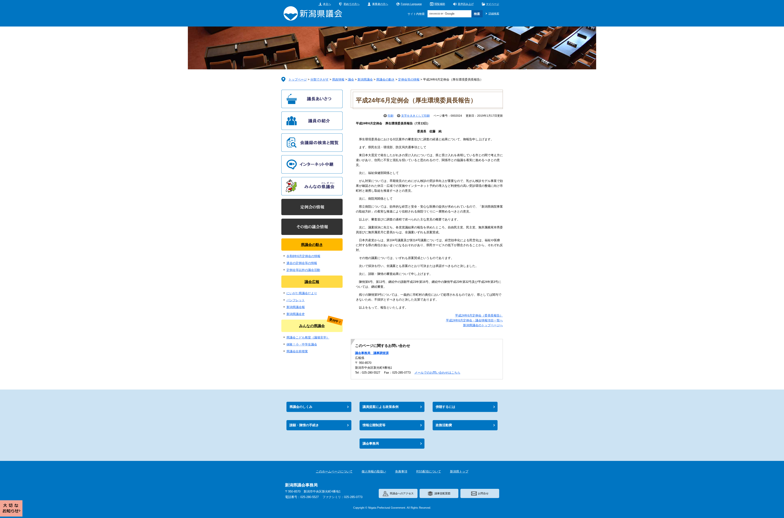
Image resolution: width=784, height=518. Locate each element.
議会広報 (312, 282)
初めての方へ (352, 4)
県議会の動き (385, 79)
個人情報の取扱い (374, 471)
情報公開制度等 (374, 425)
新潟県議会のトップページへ (483, 325)
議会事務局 (371, 443)
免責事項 (401, 471)
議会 (351, 79)
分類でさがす (319, 79)
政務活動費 (444, 425)
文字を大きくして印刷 (415, 115)
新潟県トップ (459, 471)
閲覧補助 (439, 4)
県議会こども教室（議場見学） (307, 337)
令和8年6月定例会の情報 (303, 256)
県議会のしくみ (301, 406)
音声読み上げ (466, 4)
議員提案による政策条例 (381, 406)
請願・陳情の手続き (304, 425)
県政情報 (338, 79)
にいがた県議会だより (301, 293)
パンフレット (295, 300)
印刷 (390, 115)
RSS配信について (428, 471)
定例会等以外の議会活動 (303, 270)
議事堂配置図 (442, 493)
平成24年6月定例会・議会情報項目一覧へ (474, 320)
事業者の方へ (380, 4)
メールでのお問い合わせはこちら (437, 372)
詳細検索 (494, 13)
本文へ (327, 4)
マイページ (492, 4)
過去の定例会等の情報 (301, 263)
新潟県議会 (365, 79)
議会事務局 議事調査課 (372, 353)
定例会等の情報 (409, 79)
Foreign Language (411, 4)
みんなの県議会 (312, 326)
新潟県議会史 (295, 314)
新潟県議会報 (295, 307)
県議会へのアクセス (402, 493)
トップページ (297, 79)
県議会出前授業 (297, 351)
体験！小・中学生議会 (301, 344)
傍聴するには (445, 406)
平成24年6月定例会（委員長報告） (479, 315)
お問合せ (483, 493)
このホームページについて (334, 471)
